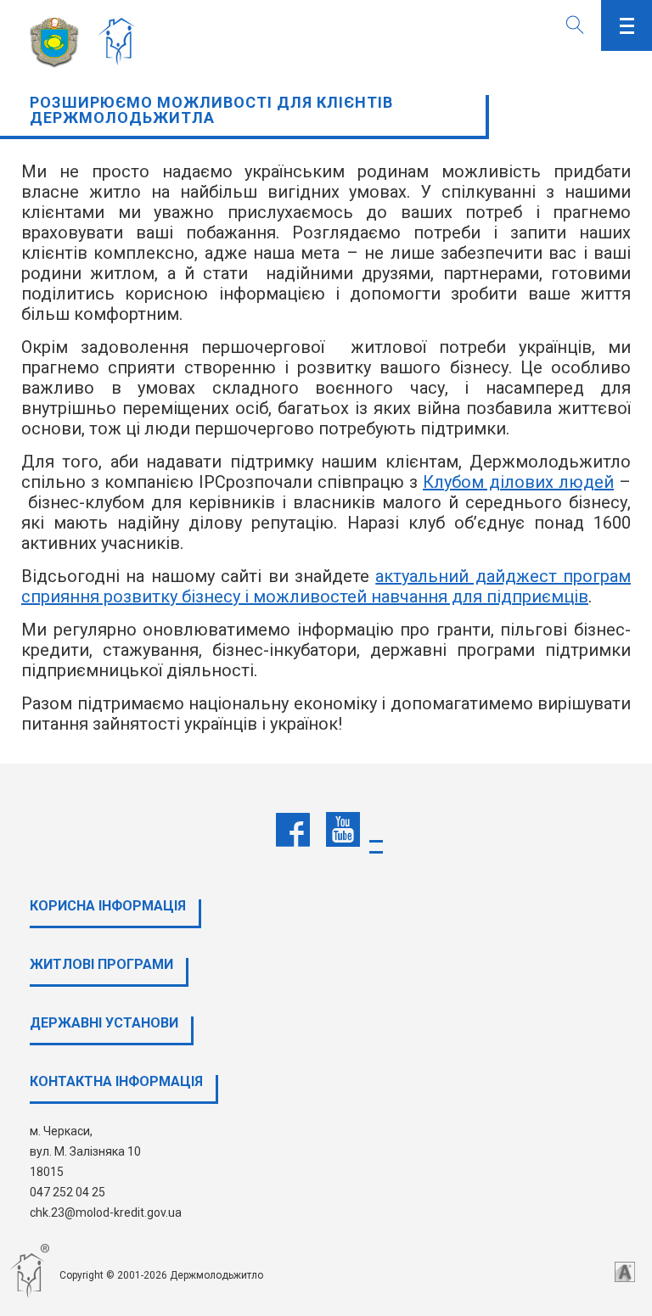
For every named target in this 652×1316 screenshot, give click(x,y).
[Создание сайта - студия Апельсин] (625, 1272)
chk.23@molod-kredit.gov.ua (106, 1212)
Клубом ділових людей (518, 482)
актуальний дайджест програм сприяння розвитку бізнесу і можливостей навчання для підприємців (326, 586)
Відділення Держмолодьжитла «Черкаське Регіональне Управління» (121, 42)
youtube (343, 830)
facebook (293, 830)
